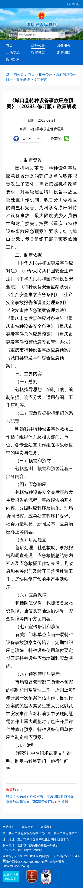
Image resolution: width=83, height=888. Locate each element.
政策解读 (23, 79)
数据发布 (13, 59)
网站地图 (8, 827)
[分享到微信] (66, 138)
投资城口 (38, 52)
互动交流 (13, 52)
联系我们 (46, 827)
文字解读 (40, 79)
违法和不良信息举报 (10, 876)
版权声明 (27, 827)
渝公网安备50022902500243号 (33, 863)
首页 (9, 45)
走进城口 (63, 52)
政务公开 (38, 45)
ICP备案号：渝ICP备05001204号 (58, 856)
